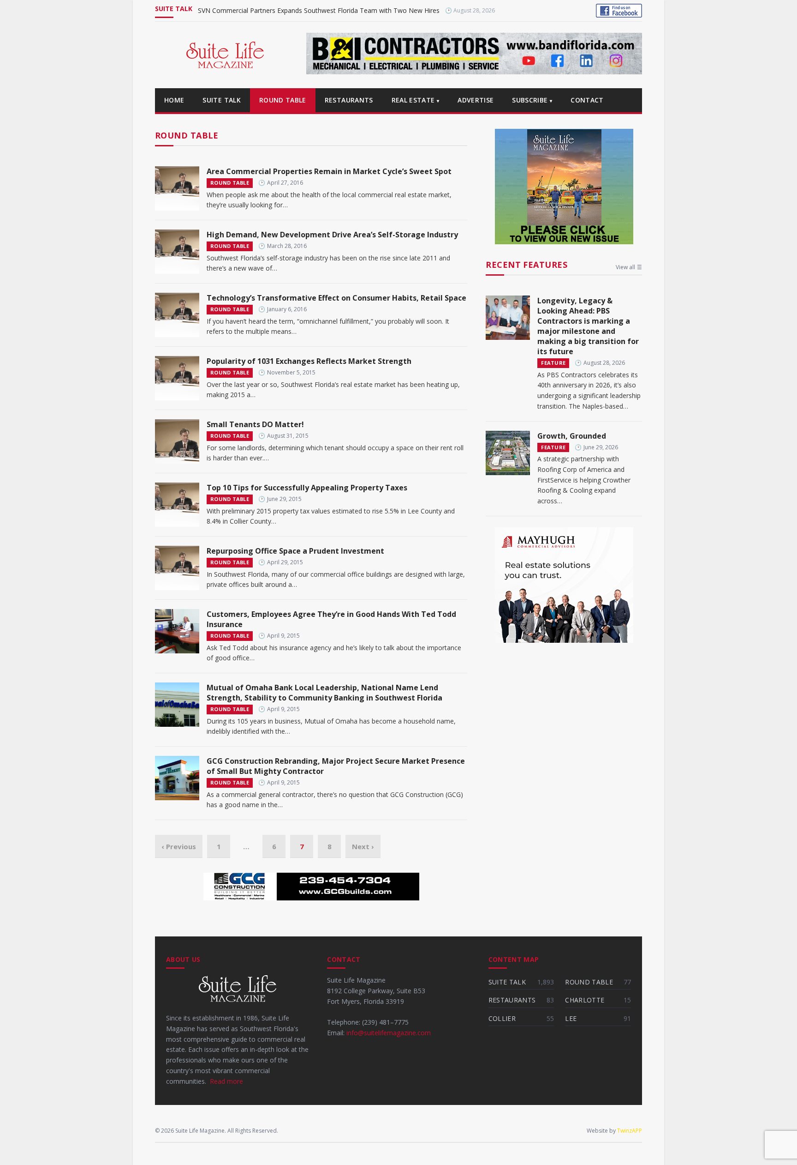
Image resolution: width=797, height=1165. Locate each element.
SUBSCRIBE (532, 100)
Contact (587, 100)
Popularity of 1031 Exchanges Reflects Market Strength (309, 361)
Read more (226, 1081)
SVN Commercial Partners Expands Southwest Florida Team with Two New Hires (319, 10)
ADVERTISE (476, 100)
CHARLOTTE (584, 1000)
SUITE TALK (221, 100)
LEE (571, 1018)
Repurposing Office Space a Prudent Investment (295, 551)
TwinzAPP (629, 1131)
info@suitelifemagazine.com (388, 1032)
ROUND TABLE (282, 100)
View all (629, 267)
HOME (174, 100)
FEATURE (553, 362)
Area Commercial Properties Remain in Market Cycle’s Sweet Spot (329, 171)
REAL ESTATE (416, 100)
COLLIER (502, 1018)
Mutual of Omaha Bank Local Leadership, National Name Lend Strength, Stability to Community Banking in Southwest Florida (324, 692)
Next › (363, 846)
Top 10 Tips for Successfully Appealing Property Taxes (307, 488)
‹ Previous (178, 846)
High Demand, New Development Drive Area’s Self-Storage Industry (332, 234)
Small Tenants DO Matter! (255, 424)
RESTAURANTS (349, 100)
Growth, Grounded (571, 436)
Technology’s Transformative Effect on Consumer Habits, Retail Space (336, 298)
